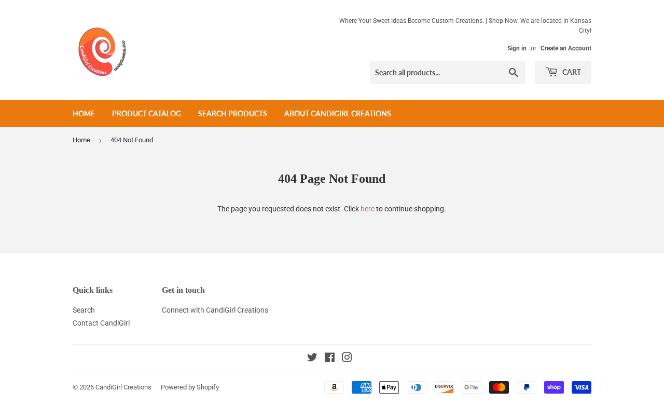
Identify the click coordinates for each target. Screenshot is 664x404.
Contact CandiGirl (101, 323)
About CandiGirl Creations (337, 113)
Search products (232, 113)
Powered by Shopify (190, 387)
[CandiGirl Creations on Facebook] (329, 359)
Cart (571, 72)
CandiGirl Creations (123, 387)
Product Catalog (146, 113)
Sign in (517, 48)
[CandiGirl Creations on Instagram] (347, 359)
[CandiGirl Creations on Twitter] (312, 359)
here (368, 209)
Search (84, 310)
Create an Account (566, 48)
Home (84, 113)
